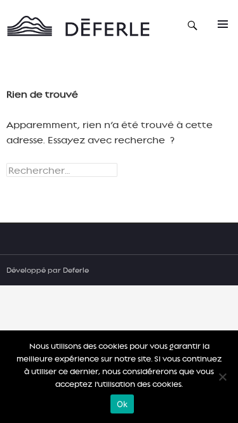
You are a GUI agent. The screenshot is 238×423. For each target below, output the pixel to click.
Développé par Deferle (47, 270)
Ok (122, 404)
